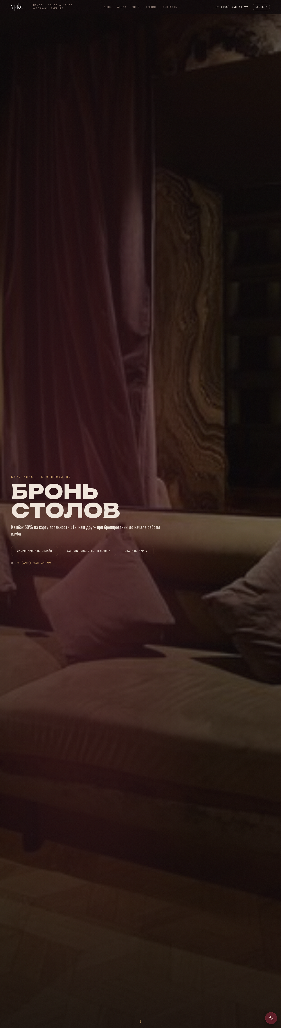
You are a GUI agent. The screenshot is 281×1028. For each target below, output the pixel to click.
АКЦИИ (121, 7)
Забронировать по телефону (88, 551)
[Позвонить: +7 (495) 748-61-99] (271, 1018)
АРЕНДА (151, 7)
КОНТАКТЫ (170, 7)
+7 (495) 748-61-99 (231, 7)
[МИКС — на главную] (17, 7)
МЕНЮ (107, 7)
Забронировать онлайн (34, 551)
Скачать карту (136, 551)
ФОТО (136, 7)
